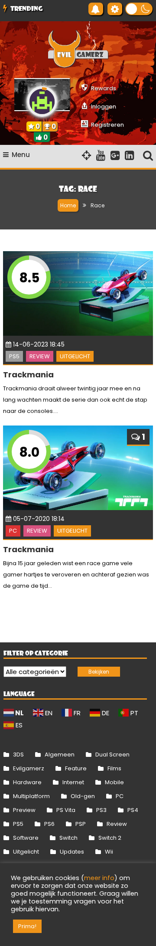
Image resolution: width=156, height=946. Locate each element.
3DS (18, 754)
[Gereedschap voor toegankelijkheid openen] (114, 9)
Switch (68, 838)
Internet (73, 782)
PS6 (49, 824)
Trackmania (28, 374)
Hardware (27, 782)
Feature (76, 768)
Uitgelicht (75, 356)
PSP (80, 824)
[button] (139, 9)
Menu (21, 154)
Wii (109, 852)
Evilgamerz (28, 768)
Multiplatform (31, 796)
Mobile (114, 782)
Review (39, 356)
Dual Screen (112, 754)
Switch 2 (109, 838)
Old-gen (83, 796)
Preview (24, 810)
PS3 (101, 810)
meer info (99, 878)
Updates (72, 852)
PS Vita (65, 810)
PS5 (14, 356)
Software (26, 838)
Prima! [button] (27, 926)
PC (13, 531)
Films (114, 768)
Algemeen (60, 754)
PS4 (132, 810)
